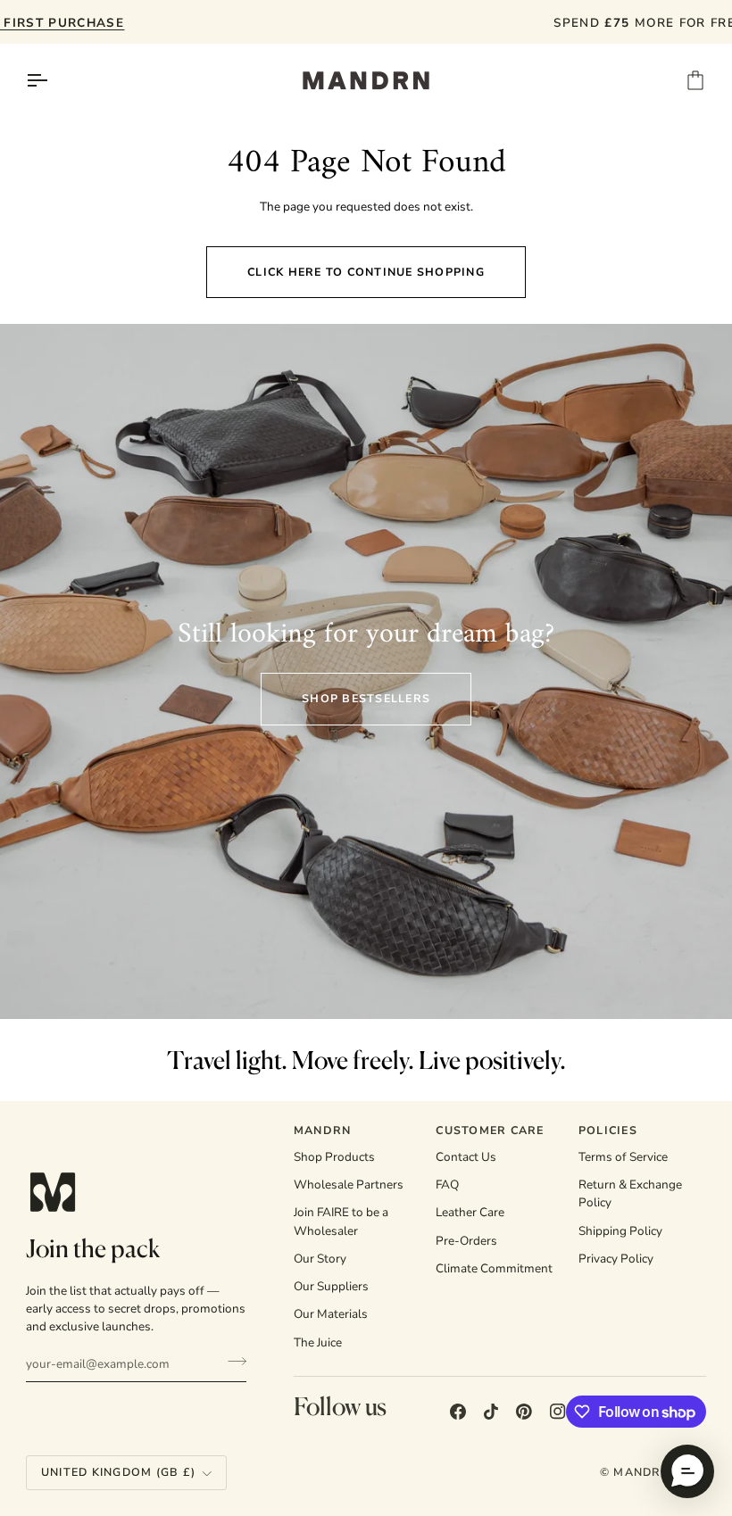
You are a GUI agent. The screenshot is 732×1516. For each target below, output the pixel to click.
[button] (687, 1471)
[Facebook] (458, 1412)
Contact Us (466, 1156)
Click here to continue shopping (366, 271)
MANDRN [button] (323, 1130)
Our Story (320, 1258)
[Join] (231, 1361)
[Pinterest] (524, 1412)
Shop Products (334, 1156)
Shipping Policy (620, 1230)
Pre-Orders (466, 1240)
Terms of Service (623, 1156)
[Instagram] (558, 1412)
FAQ (447, 1184)
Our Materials (331, 1313)
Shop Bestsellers (366, 698)
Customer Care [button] (490, 1130)
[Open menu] (52, 80)
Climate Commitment (494, 1268)
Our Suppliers (331, 1286)
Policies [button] (607, 1130)
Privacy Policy (615, 1258)
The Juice (318, 1342)
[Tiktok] (491, 1412)
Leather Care (470, 1212)
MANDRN (641, 1471)
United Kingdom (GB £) (118, 1471)
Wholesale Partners (348, 1184)
